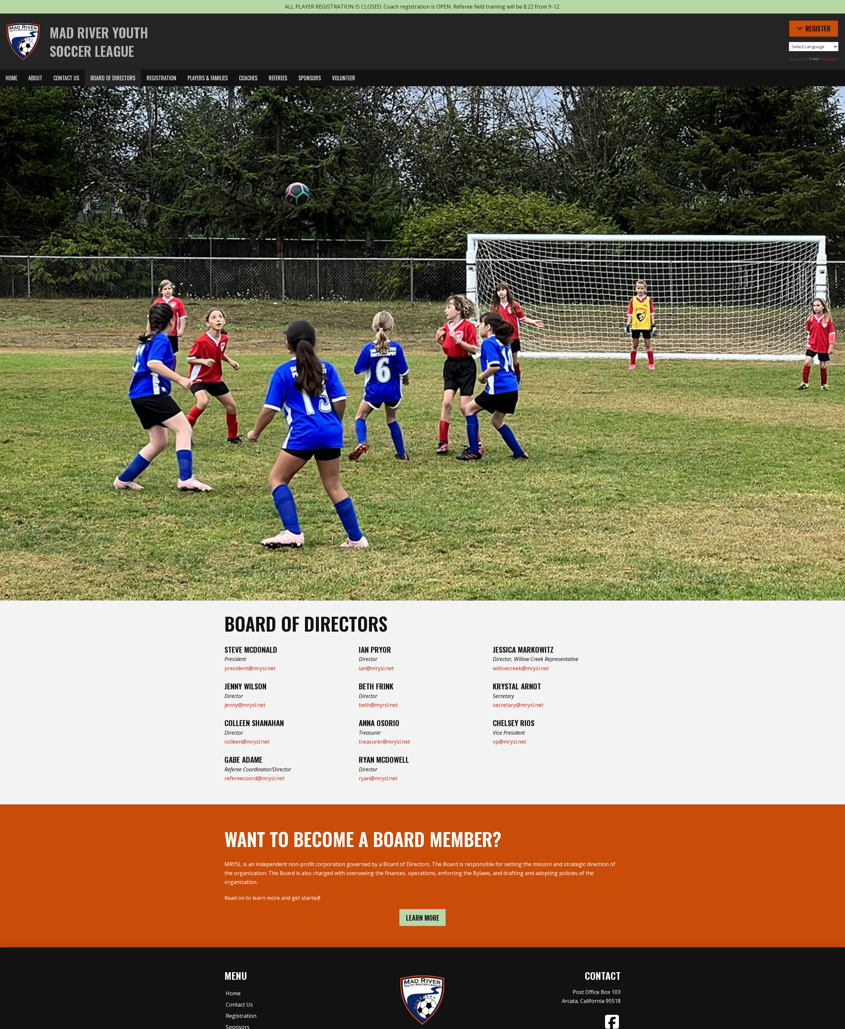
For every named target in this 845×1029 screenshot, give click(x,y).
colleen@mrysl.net (246, 741)
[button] (813, 28)
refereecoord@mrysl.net (254, 778)
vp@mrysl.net (509, 741)
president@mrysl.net (250, 668)
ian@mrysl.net (376, 668)
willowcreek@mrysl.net (521, 668)
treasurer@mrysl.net (384, 741)
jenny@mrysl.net (244, 705)
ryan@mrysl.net (378, 778)
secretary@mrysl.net (518, 705)
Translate (828, 59)
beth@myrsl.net (378, 705)
